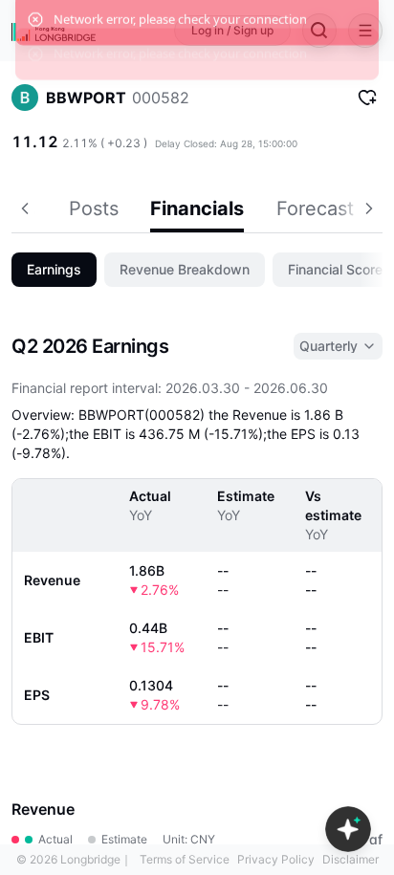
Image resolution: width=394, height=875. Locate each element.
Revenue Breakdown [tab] (185, 269)
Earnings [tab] (54, 269)
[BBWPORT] (24, 97)
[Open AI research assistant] (348, 829)
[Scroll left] (22, 211)
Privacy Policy (276, 859)
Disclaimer (350, 859)
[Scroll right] (371, 211)
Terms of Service (185, 859)
